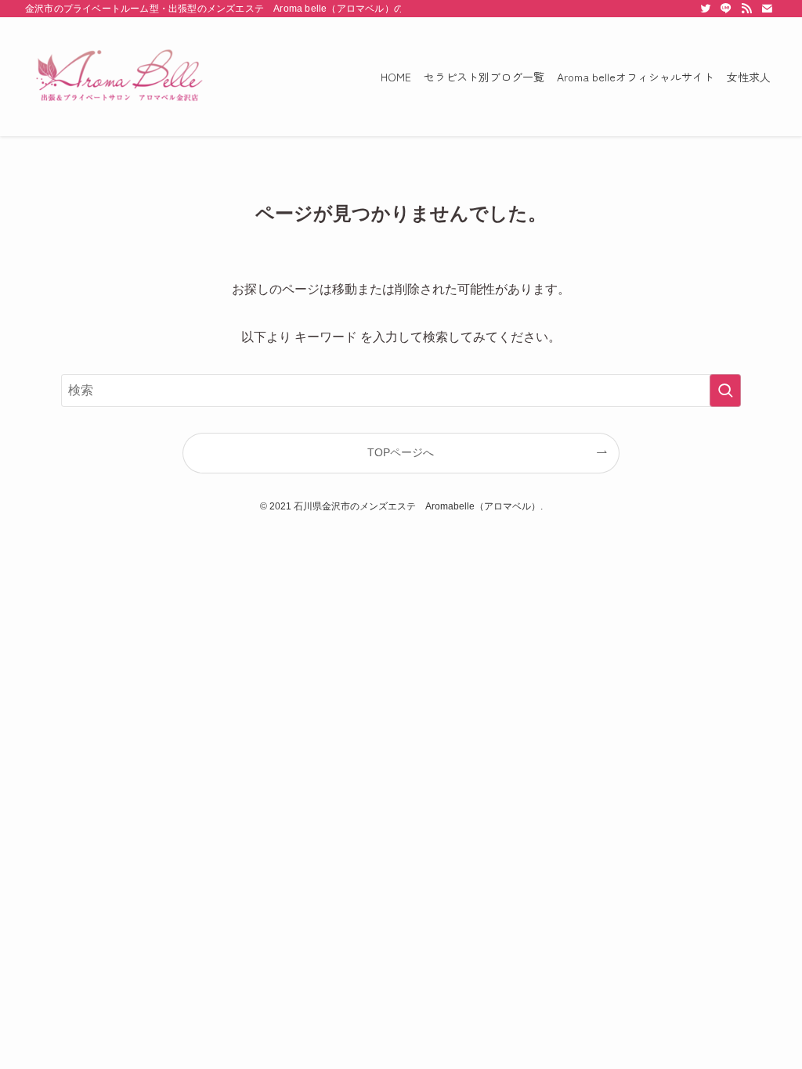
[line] (726, 8)
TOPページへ (400, 452)
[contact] (767, 8)
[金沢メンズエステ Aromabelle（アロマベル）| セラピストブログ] (119, 77)
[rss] (746, 8)
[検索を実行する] (725, 390)
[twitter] (705, 8)
